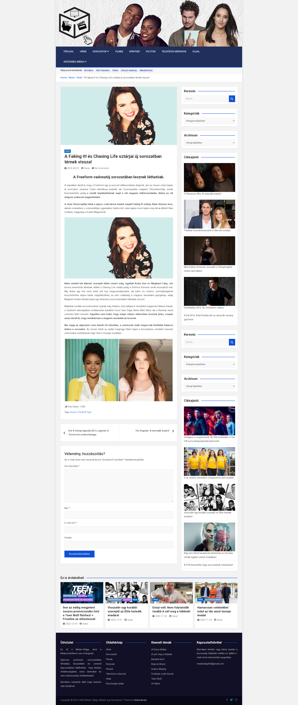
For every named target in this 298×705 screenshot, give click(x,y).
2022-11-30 (161, 616)
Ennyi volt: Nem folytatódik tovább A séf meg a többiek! (171, 609)
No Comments (102, 168)
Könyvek (134, 51)
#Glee (115, 70)
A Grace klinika (158, 649)
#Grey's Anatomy (129, 70)
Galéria (82, 596)
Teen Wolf (156, 678)
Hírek (83, 51)
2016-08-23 (73, 168)
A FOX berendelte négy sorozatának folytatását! (208, 565)
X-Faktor (155, 683)
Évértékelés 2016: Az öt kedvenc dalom (204, 307)
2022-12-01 (116, 620)
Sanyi (87, 168)
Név (67, 508)
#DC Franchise (102, 70)
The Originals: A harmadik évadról (152, 430)
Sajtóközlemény (213, 600)
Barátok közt (157, 659)
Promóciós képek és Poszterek (78, 600)
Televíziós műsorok (174, 51)
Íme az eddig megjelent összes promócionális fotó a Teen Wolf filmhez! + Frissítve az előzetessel (81, 613)
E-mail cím (70, 522)
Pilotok (151, 51)
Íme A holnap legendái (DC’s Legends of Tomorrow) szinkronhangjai (88, 432)
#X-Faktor (88, 70)
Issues (73, 412)
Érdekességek (70, 596)
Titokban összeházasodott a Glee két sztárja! (207, 230)
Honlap (68, 537)
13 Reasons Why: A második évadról (202, 193)
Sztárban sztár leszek (162, 673)
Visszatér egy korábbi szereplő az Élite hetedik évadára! (125, 611)
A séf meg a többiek (161, 654)
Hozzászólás (72, 466)
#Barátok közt (146, 70)
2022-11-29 (206, 620)
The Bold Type (84, 412)
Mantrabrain (141, 700)
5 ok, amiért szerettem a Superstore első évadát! (209, 477)
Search (232, 98)
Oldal (196, 51)
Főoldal (69, 51)
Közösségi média (74, 61)
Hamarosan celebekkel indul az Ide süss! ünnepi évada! (214, 611)
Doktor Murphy (158, 669)
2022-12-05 (71, 623)
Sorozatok (99, 51)
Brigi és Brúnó (158, 664)
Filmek (119, 51)
